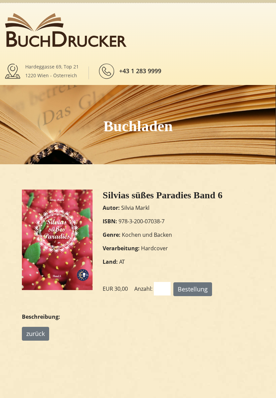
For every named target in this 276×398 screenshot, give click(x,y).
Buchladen (138, 126)
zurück (35, 334)
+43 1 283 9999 (140, 71)
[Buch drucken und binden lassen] (66, 29)
